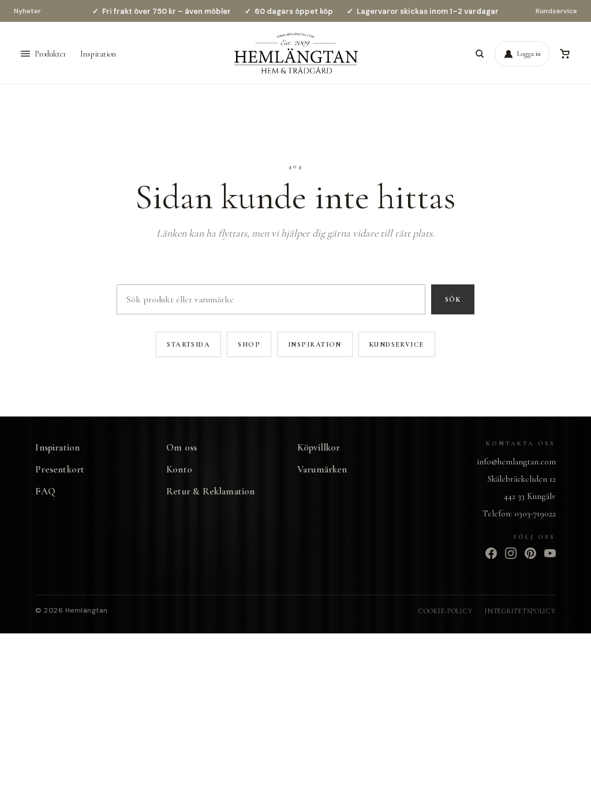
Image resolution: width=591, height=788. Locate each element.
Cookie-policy (445, 611)
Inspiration (98, 54)
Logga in (529, 53)
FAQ (45, 491)
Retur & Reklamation (210, 491)
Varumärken (322, 469)
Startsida (188, 344)
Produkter (50, 54)
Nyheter (27, 11)
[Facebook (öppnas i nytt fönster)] (491, 553)
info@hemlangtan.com (516, 461)
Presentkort (59, 469)
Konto (179, 469)
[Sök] (479, 53)
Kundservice (556, 11)
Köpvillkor (319, 447)
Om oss (181, 447)
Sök (453, 299)
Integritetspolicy (520, 611)
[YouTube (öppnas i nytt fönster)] (550, 553)
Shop (249, 344)
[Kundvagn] (564, 53)
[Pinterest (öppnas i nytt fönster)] (530, 553)
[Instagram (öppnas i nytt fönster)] (511, 553)
